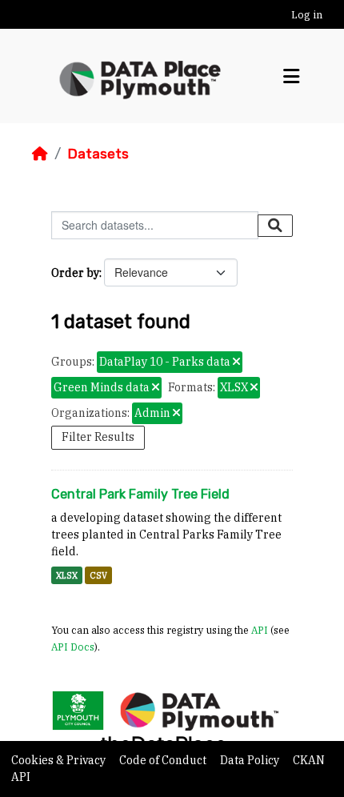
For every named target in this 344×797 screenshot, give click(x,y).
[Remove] (236, 362)
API (259, 629)
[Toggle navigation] (291, 76)
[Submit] (275, 225)
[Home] (40, 154)
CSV (98, 575)
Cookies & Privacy (59, 760)
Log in (306, 15)
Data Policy (251, 760)
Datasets (98, 154)
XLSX (67, 575)
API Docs (72, 646)
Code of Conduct (164, 760)
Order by (75, 273)
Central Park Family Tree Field (140, 494)
